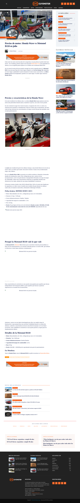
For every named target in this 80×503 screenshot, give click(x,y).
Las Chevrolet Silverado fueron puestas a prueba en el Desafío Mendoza (27, 389)
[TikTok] (68, 4)
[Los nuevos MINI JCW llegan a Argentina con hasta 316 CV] (8, 414)
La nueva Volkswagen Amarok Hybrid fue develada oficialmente (25, 396)
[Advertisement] (27, 87)
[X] (71, 4)
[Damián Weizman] (6, 51)
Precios (27, 357)
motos (22, 357)
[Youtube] (74, 4)
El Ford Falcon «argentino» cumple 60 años (20, 442)
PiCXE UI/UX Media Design (36, 500)
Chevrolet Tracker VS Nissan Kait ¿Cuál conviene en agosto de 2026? (26, 408)
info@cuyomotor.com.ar (36, 492)
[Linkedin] (40, 51)
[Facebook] (62, 4)
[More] (48, 51)
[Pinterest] (35, 51)
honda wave (12, 357)
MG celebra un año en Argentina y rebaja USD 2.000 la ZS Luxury (26, 402)
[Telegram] (46, 51)
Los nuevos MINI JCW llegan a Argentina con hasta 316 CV (24, 414)
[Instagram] (65, 4)
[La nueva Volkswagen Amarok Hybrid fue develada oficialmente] (8, 395)
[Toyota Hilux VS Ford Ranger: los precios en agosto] (11, 470)
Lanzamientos (16, 412)
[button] (6, 3)
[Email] (43, 51)
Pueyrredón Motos (44, 353)
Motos (7, 37)
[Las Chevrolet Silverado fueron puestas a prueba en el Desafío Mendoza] (8, 389)
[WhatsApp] (38, 51)
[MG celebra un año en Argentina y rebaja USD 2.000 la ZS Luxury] (8, 402)
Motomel (17, 245)
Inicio (6, 40)
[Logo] (41, 4)
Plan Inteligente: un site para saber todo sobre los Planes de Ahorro (58, 444)
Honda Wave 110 (35, 63)
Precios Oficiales (17, 400)
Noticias (13, 37)
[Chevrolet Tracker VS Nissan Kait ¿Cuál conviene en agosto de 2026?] (8, 408)
